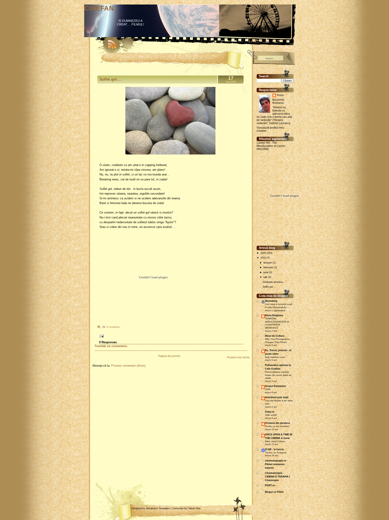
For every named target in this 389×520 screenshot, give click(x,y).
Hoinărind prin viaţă (276, 397)
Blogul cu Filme (274, 491)
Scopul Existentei (275, 386)
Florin (280, 95)
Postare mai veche (238, 357)
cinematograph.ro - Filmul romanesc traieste (276, 464)
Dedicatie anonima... (274, 282)
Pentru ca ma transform (277, 426)
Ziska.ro (269, 411)
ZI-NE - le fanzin (274, 449)
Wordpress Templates (158, 508)
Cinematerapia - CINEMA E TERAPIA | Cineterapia (277, 476)
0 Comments (113, 327)
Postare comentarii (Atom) (128, 365)
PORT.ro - (270, 485)
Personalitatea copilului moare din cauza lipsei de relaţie (278, 375)
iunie (266, 272)
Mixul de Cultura (274, 335)
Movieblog (271, 301)
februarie (268, 267)
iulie (265, 277)
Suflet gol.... (110, 79)
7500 (267, 389)
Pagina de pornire (169, 356)
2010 (263, 257)
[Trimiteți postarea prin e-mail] (101, 336)
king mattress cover (275, 357)
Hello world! (271, 415)
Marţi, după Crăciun (275, 441)
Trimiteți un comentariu (111, 346)
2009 (263, 253)
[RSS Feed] (110, 42)
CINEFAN (99, 8)
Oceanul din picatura (277, 423)
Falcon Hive (194, 508)
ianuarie (268, 262)
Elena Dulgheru (274, 315)
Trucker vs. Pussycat (275, 452)
